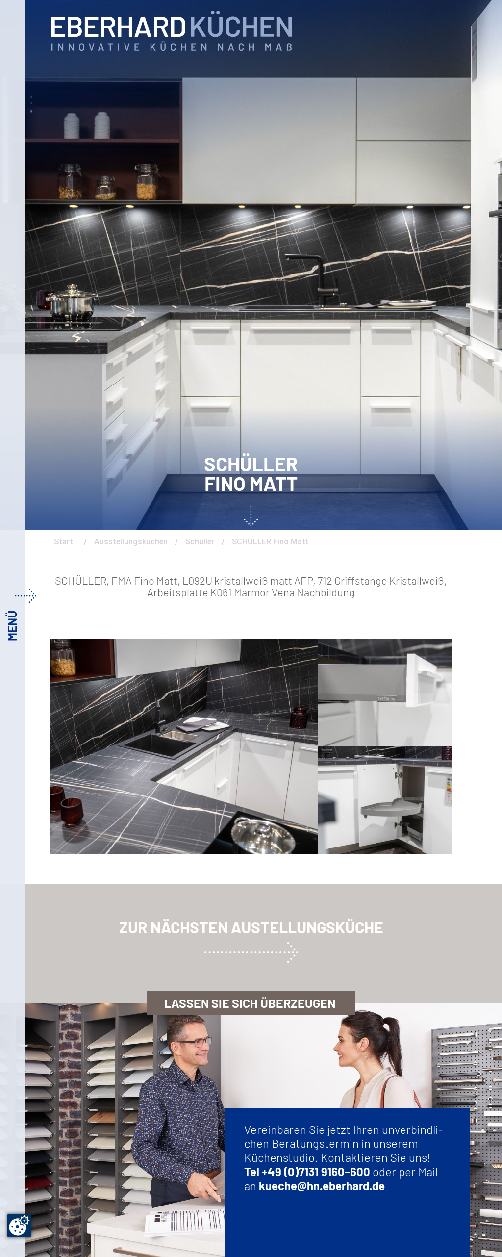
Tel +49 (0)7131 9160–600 (307, 1171)
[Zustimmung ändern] (19, 1225)
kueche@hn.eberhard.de (322, 1186)
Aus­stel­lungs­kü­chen (131, 541)
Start (64, 541)
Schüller (199, 541)
